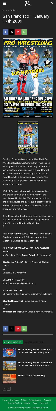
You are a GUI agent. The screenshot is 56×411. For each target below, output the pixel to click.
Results (27, 403)
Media (34, 403)
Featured (47, 400)
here (40, 216)
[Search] (52, 3)
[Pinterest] (18, 32)
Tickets (24, 400)
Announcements (35, 400)
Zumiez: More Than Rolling (31, 375)
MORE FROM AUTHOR (34, 342)
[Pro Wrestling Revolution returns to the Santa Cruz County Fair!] (9, 352)
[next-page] (8, 388)
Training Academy (15, 403)
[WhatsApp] (24, 32)
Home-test (44, 403)
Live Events (14, 10)
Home (5, 10)
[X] (11, 32)
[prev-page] (4, 388)
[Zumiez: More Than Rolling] (9, 378)
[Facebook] (5, 32)
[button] (4, 3)
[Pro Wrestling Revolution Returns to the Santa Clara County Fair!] (9, 365)
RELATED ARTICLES (12, 342)
